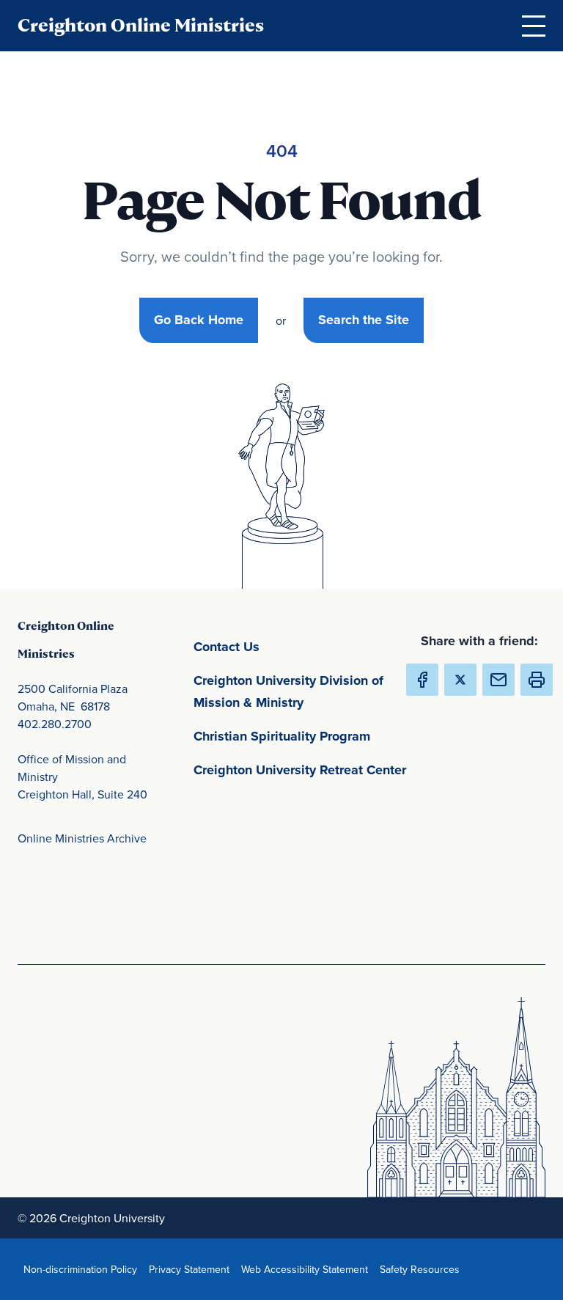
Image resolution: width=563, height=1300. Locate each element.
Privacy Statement (192, 1269)
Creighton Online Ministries (141, 25)
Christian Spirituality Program (303, 736)
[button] (536, 680)
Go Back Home (198, 319)
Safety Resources (423, 1269)
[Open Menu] (533, 25)
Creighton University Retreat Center (303, 769)
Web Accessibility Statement (307, 1269)
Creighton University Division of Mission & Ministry (303, 691)
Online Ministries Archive (82, 838)
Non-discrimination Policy (83, 1269)
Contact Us (295, 646)
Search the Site (363, 319)
